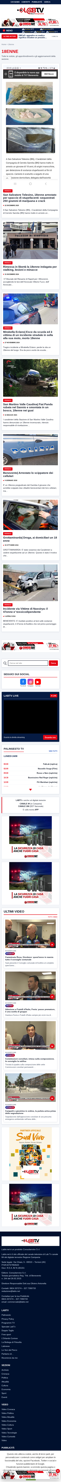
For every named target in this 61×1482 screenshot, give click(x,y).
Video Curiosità (8, 1436)
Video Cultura (8, 1425)
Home (4, 44)
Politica (5, 1378)
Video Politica (8, 1413)
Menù (8, 30)
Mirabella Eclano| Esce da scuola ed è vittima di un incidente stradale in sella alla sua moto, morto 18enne (28, 335)
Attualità (5, 1382)
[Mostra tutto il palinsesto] (30, 790)
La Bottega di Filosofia (12, 1342)
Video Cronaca (8, 1409)
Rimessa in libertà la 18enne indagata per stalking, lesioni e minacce (30, 268)
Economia (6, 1389)
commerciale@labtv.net (18, 1302)
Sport (4, 1393)
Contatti (26, 2)
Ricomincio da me (10, 1358)
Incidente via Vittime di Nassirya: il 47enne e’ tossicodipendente (25, 610)
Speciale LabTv (8, 1326)
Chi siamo (15, 2)
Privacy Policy (8, 1319)
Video (4, 1440)
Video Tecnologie (9, 1433)
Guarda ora (50, 737)
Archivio (5, 1370)
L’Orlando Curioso (10, 1338)
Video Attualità (8, 1417)
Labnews (6, 1346)
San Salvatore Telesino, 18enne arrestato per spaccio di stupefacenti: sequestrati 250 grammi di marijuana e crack (29, 198)
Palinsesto (6, 1315)
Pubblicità (37, 2)
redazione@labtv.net (11, 1291)
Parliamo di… (8, 1354)
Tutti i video (52, 917)
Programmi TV (8, 1323)
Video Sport (7, 1429)
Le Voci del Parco (9, 1350)
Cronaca (7, 191)
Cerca (47, 2)
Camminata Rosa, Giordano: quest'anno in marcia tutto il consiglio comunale (29, 958)
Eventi (4, 1397)
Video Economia (9, 1421)
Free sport (6, 1334)
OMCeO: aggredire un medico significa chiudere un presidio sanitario (32, 36)
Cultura (5, 1385)
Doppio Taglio (8, 1330)
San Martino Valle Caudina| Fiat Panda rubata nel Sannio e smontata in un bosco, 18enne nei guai (28, 407)
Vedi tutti (53, 751)
